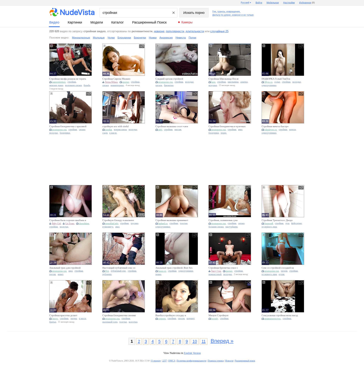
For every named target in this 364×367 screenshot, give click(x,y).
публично (106, 274)
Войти (259, 2)
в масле (113, 133)
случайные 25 (219, 31)
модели (96, 22)
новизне (159, 31)
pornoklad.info (111, 223)
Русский (245, 2)
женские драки (56, 85)
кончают (190, 318)
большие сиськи (216, 227)
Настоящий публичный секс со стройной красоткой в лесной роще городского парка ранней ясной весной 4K (118, 267)
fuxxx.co (162, 271)
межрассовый (215, 274)
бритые (52, 322)
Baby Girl (56, 223)
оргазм (158, 85)
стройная (71, 82)
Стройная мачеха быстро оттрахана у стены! (275, 126)
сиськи (105, 85)
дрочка (73, 318)
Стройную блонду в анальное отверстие (118, 220)
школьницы (233, 82)
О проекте (156, 360)
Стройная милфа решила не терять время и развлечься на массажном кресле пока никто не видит (67, 78)
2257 (164, 360)
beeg (213, 82)
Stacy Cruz (216, 271)
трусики (134, 223)
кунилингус (107, 227)
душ (287, 223)
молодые (189, 82)
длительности (195, 31)
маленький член (109, 322)
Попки (192, 37)
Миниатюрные (81, 37)
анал (240, 129)
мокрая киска (120, 129)
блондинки (65, 133)
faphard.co (163, 223)
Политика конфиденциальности (191, 360)
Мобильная (273, 2)
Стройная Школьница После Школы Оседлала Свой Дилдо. (225, 78)
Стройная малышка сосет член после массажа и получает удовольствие (171, 126)
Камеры (187, 22)
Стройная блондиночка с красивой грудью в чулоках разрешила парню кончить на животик (67, 126)
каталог (117, 22)
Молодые (99, 37)
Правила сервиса (216, 360)
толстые (183, 223)
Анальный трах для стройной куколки (65, 267)
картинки (75, 22)
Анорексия (166, 37)
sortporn (162, 318)
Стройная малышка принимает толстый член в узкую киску (171, 220)
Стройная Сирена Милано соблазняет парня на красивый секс (118, 78)
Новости (229, 360)
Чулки (111, 37)
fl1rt (107, 271)
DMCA (171, 360)
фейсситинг (296, 223)
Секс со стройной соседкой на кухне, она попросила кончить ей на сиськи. (279, 267)
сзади (104, 133)
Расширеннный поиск (149, 22)
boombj (214, 318)
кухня (281, 274)
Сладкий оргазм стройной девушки (169, 78)
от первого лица (269, 227)
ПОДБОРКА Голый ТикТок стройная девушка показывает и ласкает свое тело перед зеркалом (279, 78)
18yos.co (268, 82)
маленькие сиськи (73, 85)
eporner (125, 82)
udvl (160, 129)
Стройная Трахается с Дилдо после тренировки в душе (277, 220)
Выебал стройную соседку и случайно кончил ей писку (170, 315)
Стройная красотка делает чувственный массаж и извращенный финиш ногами (64, 315)
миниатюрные (117, 85)
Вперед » (222, 341)
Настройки (289, 2)
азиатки (244, 82)
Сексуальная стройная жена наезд (280, 315)
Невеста (181, 37)
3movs (55, 318)
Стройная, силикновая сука (223, 220)
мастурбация (231, 227)
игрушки (213, 85)
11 (204, 341)
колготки (133, 322)
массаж (177, 129)
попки (158, 274)
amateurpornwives (272, 318)
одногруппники (269, 85)
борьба (87, 85)
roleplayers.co (270, 129)
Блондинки (124, 37)
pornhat (108, 129)
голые (277, 82)
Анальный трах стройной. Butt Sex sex (174, 267)
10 (194, 341)
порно (223, 133)
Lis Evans (69, 223)
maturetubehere (59, 82)
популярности (175, 31)
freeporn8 (268, 223)
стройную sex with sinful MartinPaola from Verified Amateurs (120, 126)
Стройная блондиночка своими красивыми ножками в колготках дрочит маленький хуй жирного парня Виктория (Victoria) (119, 315)
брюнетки (168, 85)
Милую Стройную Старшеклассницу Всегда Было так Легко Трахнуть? (227, 315)
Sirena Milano (111, 82)
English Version (192, 353)
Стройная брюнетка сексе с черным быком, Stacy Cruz (223, 267)
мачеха (292, 129)
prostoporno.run (165, 82)
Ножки (153, 37)
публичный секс (118, 271)
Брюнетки (140, 37)
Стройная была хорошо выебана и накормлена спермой (67, 220)
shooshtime (84, 223)
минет (60, 274)
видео (54, 22)
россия (52, 274)
